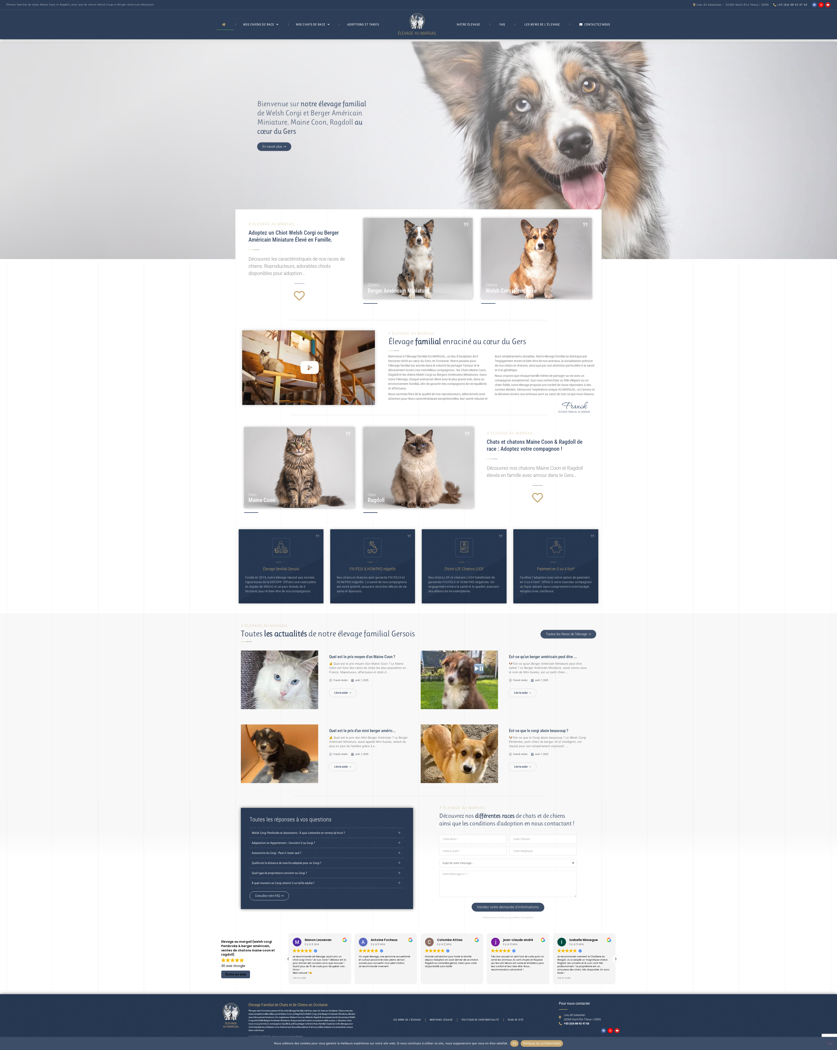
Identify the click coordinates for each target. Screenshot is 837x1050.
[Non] (830, 1043)
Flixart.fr (299, 1036)
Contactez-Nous (597, 24)
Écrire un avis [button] (235, 974)
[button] (308, 367)
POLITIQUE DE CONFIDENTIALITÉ (480, 1019)
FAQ (502, 24)
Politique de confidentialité (542, 1043)
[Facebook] (814, 4)
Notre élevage (468, 24)
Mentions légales (441, 1019)
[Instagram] (821, 4)
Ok (514, 1043)
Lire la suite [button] (431, 978)
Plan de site (516, 1019)
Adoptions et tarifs (363, 24)
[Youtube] (827, 4)
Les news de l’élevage (542, 24)
